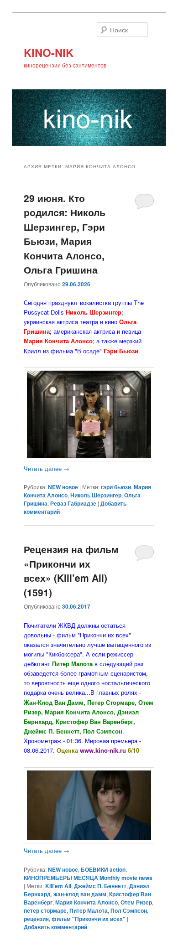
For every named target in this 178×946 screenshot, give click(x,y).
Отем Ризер (136, 902)
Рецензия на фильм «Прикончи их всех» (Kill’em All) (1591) (71, 570)
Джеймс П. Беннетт (100, 886)
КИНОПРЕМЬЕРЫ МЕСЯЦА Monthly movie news (88, 878)
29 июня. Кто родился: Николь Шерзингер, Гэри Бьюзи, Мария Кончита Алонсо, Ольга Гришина (64, 234)
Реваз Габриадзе (73, 503)
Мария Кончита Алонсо (86, 902)
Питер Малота (88, 910)
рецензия (36, 919)
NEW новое (63, 487)
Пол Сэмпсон (128, 910)
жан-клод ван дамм (79, 894)
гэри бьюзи (116, 487)
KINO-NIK (48, 52)
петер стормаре (45, 910)
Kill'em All (58, 886)
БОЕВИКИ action (103, 869)
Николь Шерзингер (95, 495)
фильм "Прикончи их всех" (89, 919)
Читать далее (46, 468)
